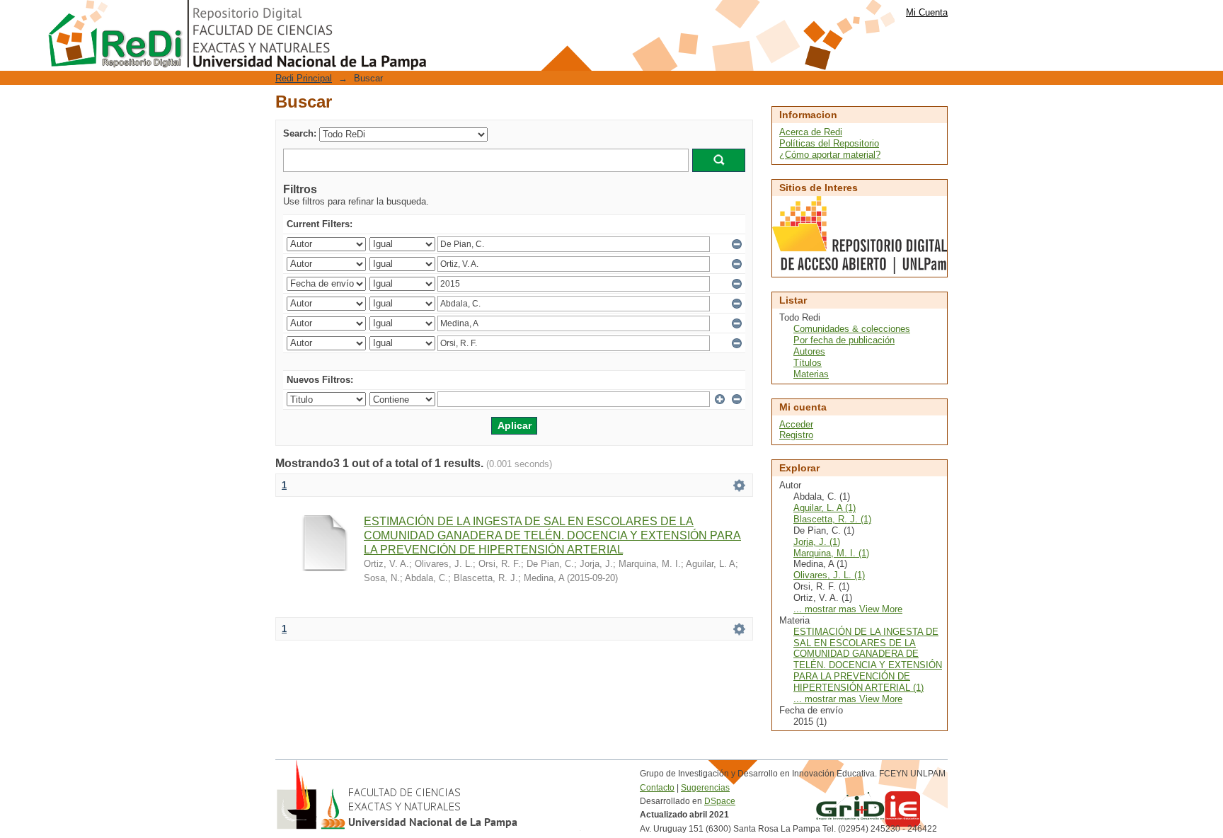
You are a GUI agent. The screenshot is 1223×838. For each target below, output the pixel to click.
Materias (811, 374)
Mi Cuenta (927, 12)
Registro (796, 435)
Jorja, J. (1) (816, 541)
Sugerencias (705, 788)
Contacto (657, 788)
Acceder (796, 424)
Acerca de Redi (810, 132)
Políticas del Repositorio (829, 143)
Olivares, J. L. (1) (829, 575)
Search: (299, 133)
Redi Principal (303, 78)
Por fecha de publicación (844, 340)
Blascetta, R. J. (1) (832, 519)
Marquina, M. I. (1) (831, 553)
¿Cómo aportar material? (829, 154)
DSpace (719, 801)
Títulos (807, 362)
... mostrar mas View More (847, 609)
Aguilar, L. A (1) (824, 508)
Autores (809, 351)
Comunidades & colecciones (851, 328)
